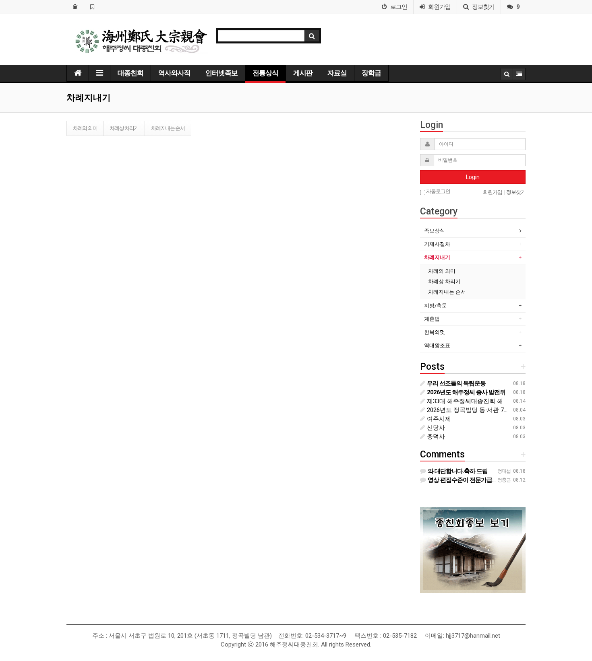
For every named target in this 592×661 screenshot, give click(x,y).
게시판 (303, 73)
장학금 (371, 73)
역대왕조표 (437, 345)
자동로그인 (437, 191)
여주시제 (438, 418)
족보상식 (434, 231)
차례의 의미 (85, 128)
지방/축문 (435, 306)
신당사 (435, 427)
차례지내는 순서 (168, 128)
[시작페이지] (75, 7)
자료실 (337, 73)
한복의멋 (434, 332)
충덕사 (435, 436)
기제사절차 (437, 244)
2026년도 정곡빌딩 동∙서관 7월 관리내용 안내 (487, 410)
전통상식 (265, 73)
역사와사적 (174, 73)
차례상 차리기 (124, 128)
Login (473, 177)
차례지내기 (437, 257)
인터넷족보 (221, 73)
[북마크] (92, 7)
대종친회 (130, 73)
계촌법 (432, 319)
